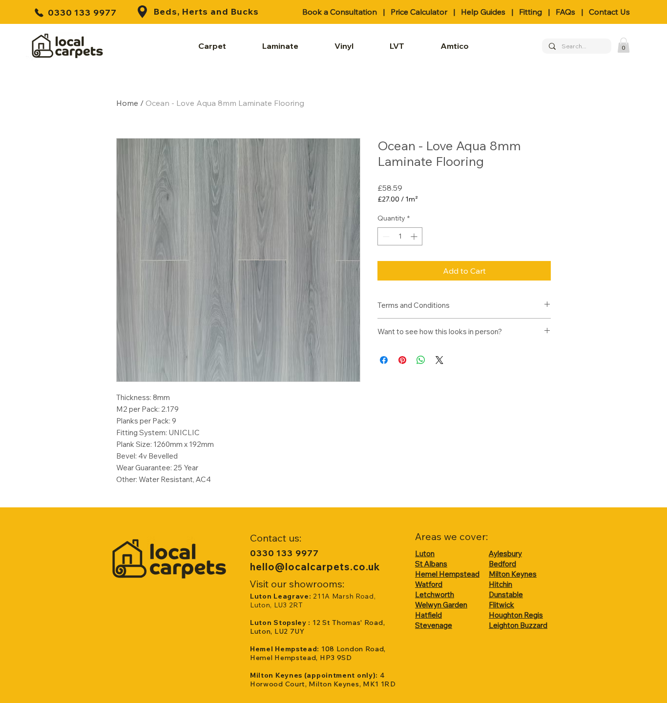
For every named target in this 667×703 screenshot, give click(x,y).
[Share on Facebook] (384, 360)
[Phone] (39, 12)
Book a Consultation (339, 12)
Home (127, 103)
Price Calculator (419, 12)
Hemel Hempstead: (285, 648)
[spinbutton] (400, 236)
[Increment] (415, 236)
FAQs (565, 12)
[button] (623, 45)
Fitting (530, 12)
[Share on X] (439, 360)
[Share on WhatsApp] (421, 360)
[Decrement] (385, 236)
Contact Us (609, 12)
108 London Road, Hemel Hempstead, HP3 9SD (318, 653)
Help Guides (483, 12)
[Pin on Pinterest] (402, 360)
